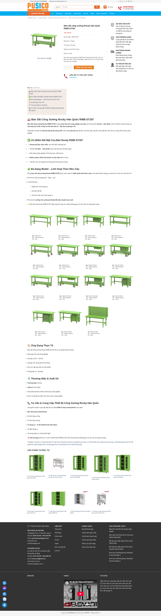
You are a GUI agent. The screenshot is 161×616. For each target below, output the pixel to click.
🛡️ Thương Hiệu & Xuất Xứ (38, 105)
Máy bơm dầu (121, 581)
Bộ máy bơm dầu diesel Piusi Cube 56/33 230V (121, 542)
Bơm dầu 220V (117, 583)
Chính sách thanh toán (89, 536)
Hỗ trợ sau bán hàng (89, 543)
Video (92, 13)
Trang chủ (59, 13)
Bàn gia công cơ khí (84, 442)
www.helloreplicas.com (47, 615)
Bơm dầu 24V (107, 583)
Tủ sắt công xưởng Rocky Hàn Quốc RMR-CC (58, 512)
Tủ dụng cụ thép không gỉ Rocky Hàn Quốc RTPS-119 (101, 512)
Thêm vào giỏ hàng (84, 67)
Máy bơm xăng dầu (110, 581)
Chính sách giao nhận (89, 533)
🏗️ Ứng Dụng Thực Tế (36, 102)
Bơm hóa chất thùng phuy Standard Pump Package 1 (121, 560)
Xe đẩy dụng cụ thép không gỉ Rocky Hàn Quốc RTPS (57, 476)
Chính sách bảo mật (88, 547)
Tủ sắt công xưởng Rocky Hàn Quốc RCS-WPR (79, 476)
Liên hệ (111, 13)
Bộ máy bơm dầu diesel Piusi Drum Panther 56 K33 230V (121, 548)
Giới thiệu (68, 13)
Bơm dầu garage (36, 444)
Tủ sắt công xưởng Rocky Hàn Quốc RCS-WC (36, 477)
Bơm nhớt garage (48, 444)
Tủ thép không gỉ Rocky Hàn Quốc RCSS (80, 512)
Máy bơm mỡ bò (109, 586)
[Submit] (97, 7)
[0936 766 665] (4, 583)
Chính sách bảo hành (89, 540)
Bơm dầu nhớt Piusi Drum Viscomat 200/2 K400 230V (121, 536)
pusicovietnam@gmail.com (60, 1)
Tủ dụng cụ (37, 442)
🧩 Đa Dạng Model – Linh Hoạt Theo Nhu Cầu (44, 99)
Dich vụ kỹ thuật (101, 13)
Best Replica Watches (33, 615)
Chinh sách (77, 13)
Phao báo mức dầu (112, 588)
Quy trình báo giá (87, 529)
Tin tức (85, 13)
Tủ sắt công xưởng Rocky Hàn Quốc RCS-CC (36, 512)
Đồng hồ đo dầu (119, 586)
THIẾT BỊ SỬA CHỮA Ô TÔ (57, 18)
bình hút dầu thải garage (74, 444)
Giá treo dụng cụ (109, 442)
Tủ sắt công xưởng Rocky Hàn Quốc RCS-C (101, 478)
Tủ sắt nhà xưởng (58, 442)
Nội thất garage (120, 442)
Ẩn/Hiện (36, 87)
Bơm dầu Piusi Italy (125, 588)
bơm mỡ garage (60, 444)
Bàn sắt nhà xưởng (70, 442)
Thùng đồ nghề (47, 442)
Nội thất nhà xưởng (76, 18)
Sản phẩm (42, 18)
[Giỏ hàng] (105, 7)
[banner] (39, 7)
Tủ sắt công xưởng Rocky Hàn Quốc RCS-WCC (122, 476)
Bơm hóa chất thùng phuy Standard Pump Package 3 (121, 554)
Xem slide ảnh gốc (43, 58)
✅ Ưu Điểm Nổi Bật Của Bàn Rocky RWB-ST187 (45, 96)
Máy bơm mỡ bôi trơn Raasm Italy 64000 (120, 530)
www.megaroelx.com (60, 615)
